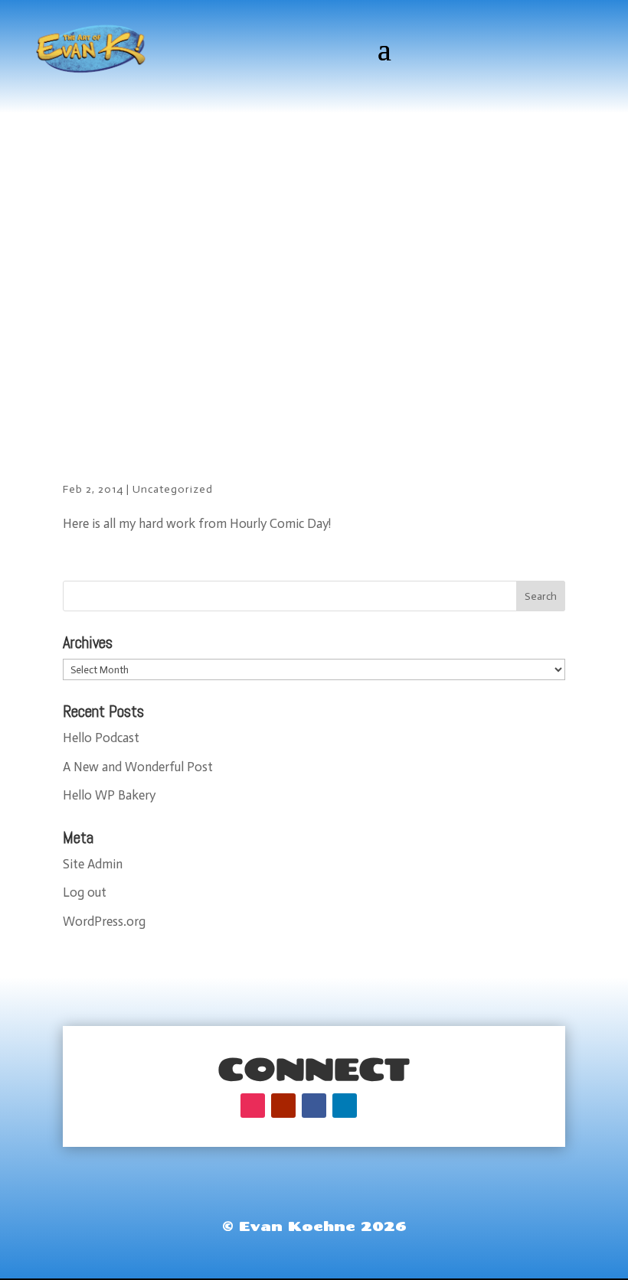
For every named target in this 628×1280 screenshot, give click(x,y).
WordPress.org (104, 921)
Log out (84, 892)
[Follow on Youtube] (283, 1105)
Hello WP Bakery (109, 795)
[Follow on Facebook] (314, 1105)
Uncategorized (172, 489)
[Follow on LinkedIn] (344, 1105)
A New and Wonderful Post (138, 766)
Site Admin (93, 863)
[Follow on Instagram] (252, 1105)
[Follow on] (375, 1105)
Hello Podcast (101, 737)
